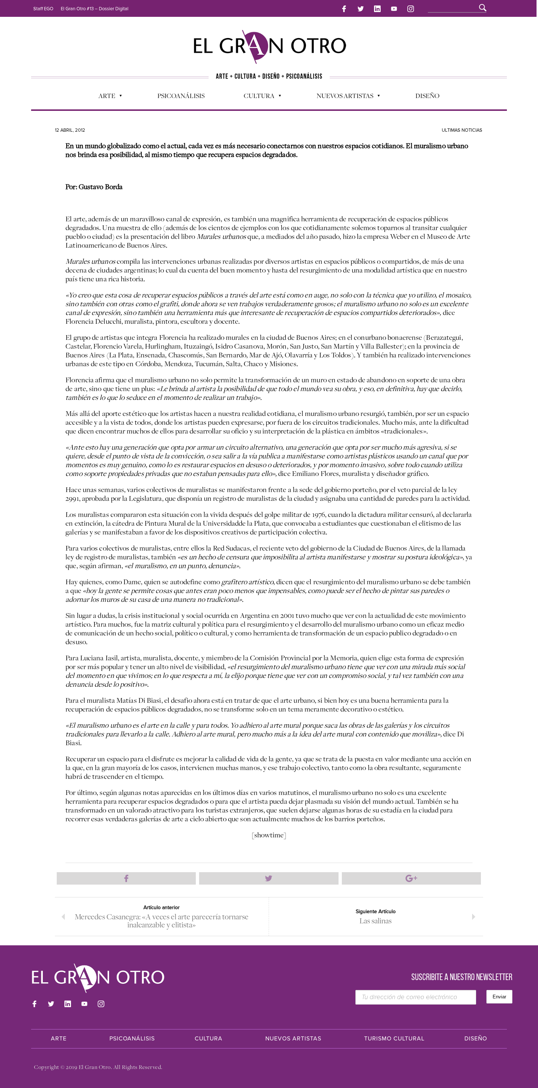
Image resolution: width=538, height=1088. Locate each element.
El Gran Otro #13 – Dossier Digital (94, 9)
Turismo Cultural (394, 1038)
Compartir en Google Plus (411, 878)
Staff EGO (43, 9)
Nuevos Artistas (341, 97)
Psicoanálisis (181, 95)
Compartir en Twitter (268, 878)
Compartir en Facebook (126, 878)
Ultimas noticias (462, 130)
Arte (103, 97)
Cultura (255, 97)
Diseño (427, 95)
